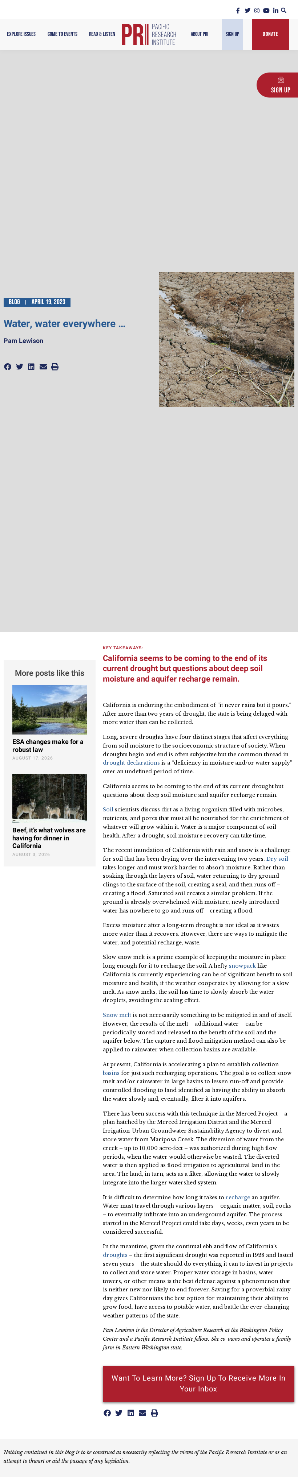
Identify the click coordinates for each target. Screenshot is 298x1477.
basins (111, 1073)
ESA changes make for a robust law (48, 746)
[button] (284, 10)
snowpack (242, 966)
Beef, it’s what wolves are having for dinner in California (49, 838)
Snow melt (117, 1015)
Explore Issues (21, 34)
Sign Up (232, 34)
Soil (108, 809)
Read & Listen (102, 34)
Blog (14, 302)
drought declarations (131, 763)
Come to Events (62, 34)
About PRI (199, 34)
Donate (270, 34)
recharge (238, 1197)
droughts (115, 1255)
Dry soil (277, 859)
